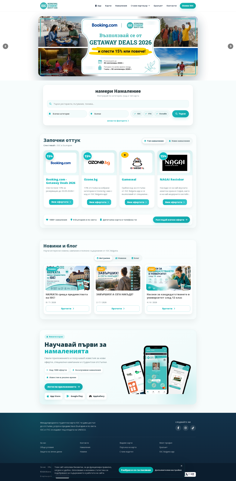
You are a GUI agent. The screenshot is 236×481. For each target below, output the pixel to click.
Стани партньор (139, 5)
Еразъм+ (158, 5)
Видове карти (126, 443)
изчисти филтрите (117, 120)
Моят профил (165, 443)
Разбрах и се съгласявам (136, 470)
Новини (122, 258)
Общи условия (47, 447)
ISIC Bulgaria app (166, 451)
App (99, 5)
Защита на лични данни (51, 451)
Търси (182, 113)
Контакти (172, 5)
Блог (136, 258)
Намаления (121, 5)
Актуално (104, 258)
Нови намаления (181, 141)
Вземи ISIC (187, 5)
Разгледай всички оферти (170, 219)
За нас (43, 443)
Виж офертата (59, 202)
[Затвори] (181, 466)
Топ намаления (155, 141)
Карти (108, 5)
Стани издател (126, 451)
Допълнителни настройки (168, 470)
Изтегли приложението (62, 386)
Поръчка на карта (128, 447)
